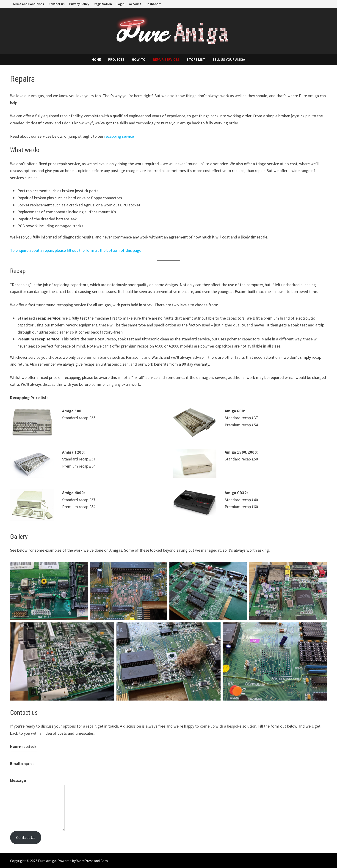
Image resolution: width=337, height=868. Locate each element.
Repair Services (166, 59)
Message (18, 780)
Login (120, 4)
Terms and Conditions (28, 4)
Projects (116, 59)
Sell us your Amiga (229, 59)
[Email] (324, 3)
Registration (103, 4)
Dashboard (153, 4)
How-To (139, 59)
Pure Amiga (47, 860)
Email (23, 763)
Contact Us (57, 4)
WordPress (84, 860)
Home (96, 59)
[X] (319, 3)
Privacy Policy (79, 4)
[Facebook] (313, 3)
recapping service (119, 136)
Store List (196, 59)
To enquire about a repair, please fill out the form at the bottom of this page (75, 250)
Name (23, 746)
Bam (104, 860)
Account (135, 4)
